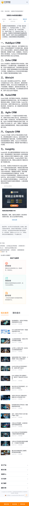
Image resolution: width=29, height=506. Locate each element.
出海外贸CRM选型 (4, 250)
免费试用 (22, 504)
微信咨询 (6, 504)
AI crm (1, 248)
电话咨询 (14, 504)
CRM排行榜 (21, 245)
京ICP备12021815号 (20, 495)
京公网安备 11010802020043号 (11, 495)
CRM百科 (13, 250)
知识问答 (7, 11)
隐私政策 (16, 493)
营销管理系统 (20, 250)
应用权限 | (13, 493)
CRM (2, 11)
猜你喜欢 (16, 312)
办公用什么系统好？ (6, 255)
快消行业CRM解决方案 (11, 248)
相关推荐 (5, 312)
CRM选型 (2, 245)
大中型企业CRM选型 (11, 245)
